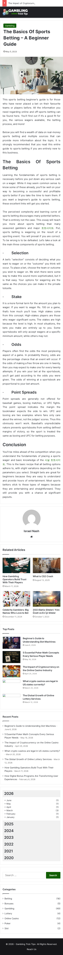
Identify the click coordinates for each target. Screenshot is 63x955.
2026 (9, 793)
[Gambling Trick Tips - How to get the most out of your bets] (15, 12)
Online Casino (12, 918)
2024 (9, 831)
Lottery (8, 913)
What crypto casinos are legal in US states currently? (32, 751)
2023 (9, 837)
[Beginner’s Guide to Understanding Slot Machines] (11, 643)
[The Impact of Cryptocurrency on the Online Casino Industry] (11, 671)
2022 (8, 844)
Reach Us (31, 949)
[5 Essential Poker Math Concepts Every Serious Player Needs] (11, 657)
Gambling (10, 25)
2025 (9, 824)
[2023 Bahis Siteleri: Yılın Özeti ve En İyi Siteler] (46, 598)
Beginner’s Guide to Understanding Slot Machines (30, 726)
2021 (8, 851)
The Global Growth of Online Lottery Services (28, 759)
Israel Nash (31, 531)
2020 (9, 858)
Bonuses (9, 903)
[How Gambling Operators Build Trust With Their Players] (16, 565)
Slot (7, 928)
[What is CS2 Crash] (46, 565)
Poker (7, 923)
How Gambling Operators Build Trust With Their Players (14, 579)
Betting (8, 898)
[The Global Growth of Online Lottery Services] (11, 700)
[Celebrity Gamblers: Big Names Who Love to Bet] (16, 598)
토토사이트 (48, 228)
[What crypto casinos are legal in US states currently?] (11, 686)
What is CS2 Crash (43, 576)
